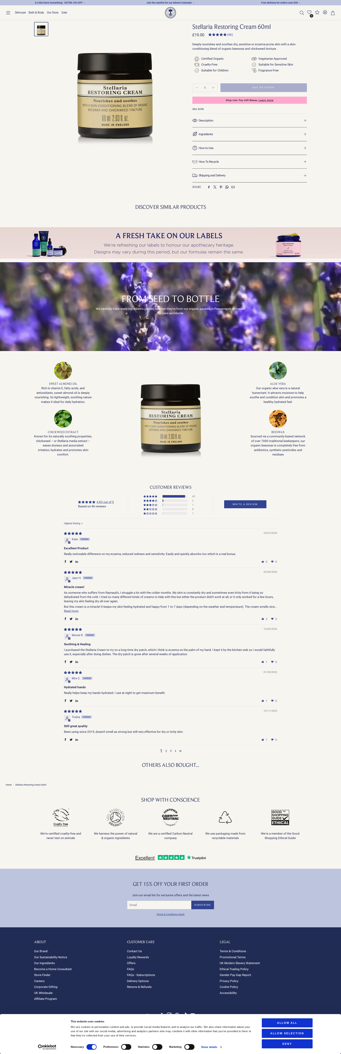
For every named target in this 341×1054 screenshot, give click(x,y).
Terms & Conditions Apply (170, 914)
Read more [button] (71, 611)
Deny (287, 1043)
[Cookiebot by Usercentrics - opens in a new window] (47, 1047)
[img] (73, 533)
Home (9, 784)
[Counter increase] (213, 87)
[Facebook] (208, 187)
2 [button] (166, 751)
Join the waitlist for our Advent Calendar (169, 2)
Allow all (287, 1022)
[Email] (233, 187)
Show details (209, 1046)
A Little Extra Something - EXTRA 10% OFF (59, 2)
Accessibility (228, 993)
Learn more (266, 100)
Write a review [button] (245, 504)
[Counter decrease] (197, 87)
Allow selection (287, 1033)
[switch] (126, 1047)
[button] (8, 13)
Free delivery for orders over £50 (279, 2)
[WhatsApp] (227, 187)
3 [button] (171, 751)
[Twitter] (214, 187)
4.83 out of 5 (105, 502)
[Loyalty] (317, 13)
